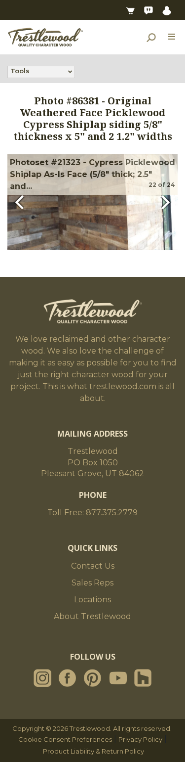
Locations (92, 599)
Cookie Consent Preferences (65, 739)
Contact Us (92, 566)
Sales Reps (92, 582)
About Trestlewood (92, 616)
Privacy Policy (140, 739)
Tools (20, 71)
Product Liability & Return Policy (93, 751)
